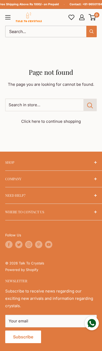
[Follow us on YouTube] (48, 244)
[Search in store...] (90, 105)
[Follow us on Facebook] (9, 244)
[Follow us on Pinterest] (38, 244)
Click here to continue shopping (51, 121)
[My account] (81, 17)
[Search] (91, 31)
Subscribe (23, 336)
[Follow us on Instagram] (28, 244)
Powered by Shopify (21, 270)
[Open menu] (7, 17)
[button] (92, 17)
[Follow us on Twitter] (18, 244)
